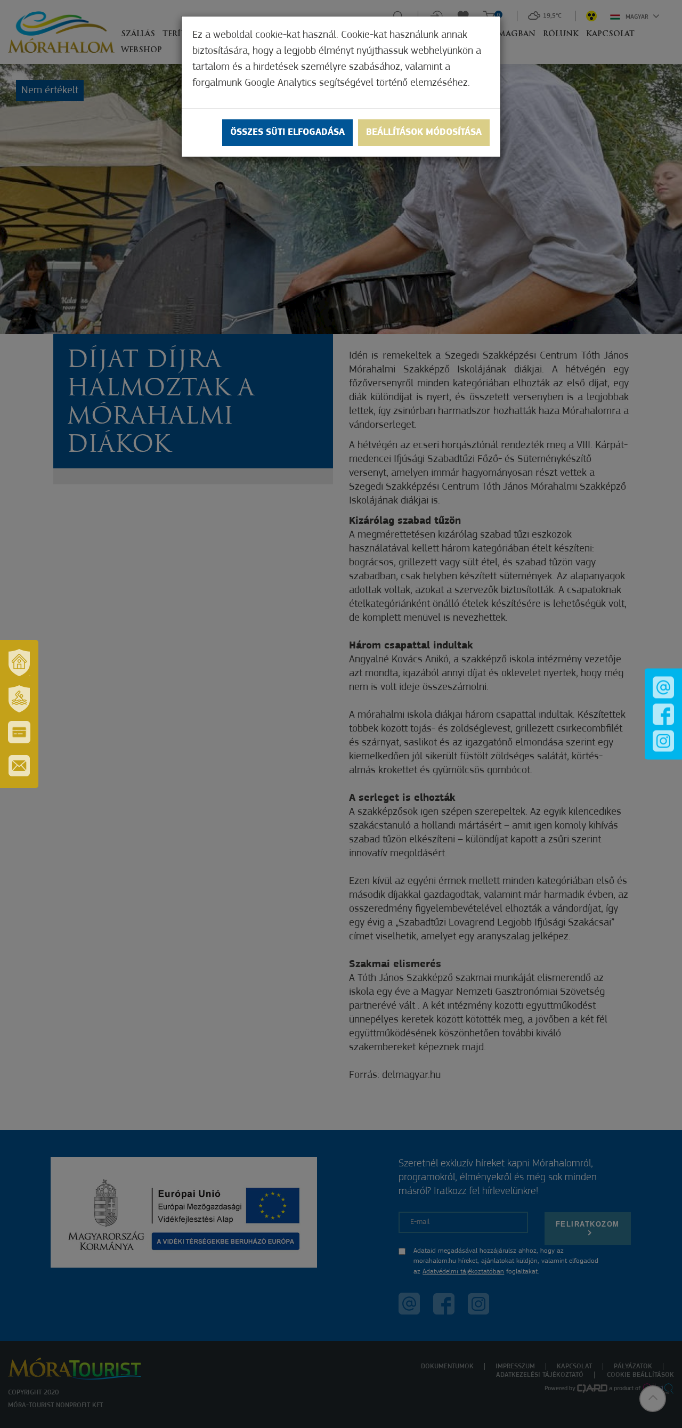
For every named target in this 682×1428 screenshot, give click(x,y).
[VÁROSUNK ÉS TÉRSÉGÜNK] (19, 662)
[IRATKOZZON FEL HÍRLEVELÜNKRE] (19, 766)
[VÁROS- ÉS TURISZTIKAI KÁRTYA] (19, 732)
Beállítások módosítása (424, 132)
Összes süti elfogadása (287, 132)
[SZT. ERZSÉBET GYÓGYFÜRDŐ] (19, 698)
